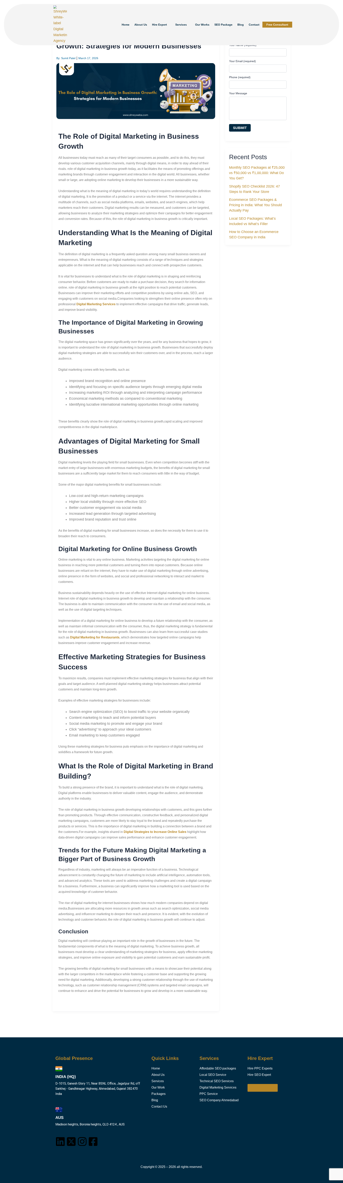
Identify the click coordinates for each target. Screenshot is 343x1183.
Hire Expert (159, 24)
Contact (254, 24)
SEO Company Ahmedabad (219, 1100)
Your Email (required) (242, 61)
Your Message (238, 93)
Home (125, 24)
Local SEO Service (212, 1074)
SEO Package (223, 24)
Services (181, 24)
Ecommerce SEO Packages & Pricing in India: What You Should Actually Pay (255, 205)
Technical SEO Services (216, 1081)
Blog (240, 24)
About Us (140, 24)
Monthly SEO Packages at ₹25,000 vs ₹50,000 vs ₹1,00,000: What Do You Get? (257, 173)
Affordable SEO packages (217, 1068)
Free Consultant (277, 24)
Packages (158, 1093)
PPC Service (208, 1093)
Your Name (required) (242, 45)
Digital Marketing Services (217, 1087)
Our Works (202, 24)
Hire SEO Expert (259, 1074)
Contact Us (159, 1106)
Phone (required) (240, 77)
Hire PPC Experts (260, 1068)
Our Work (158, 1087)
